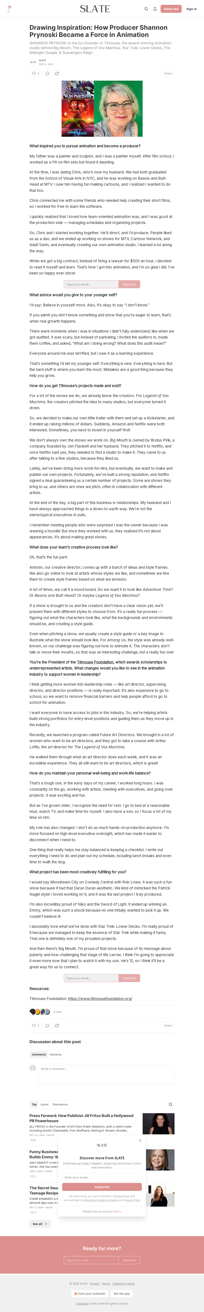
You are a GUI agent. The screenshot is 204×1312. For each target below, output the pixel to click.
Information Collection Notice (100, 1200)
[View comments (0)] (47, 73)
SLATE (42, 60)
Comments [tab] (39, 1054)
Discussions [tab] (60, 1104)
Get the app (122, 1293)
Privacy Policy (132, 1200)
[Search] (146, 9)
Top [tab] (34, 1104)
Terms (106, 1283)
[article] (102, 1128)
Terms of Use (121, 1196)
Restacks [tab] (56, 1054)
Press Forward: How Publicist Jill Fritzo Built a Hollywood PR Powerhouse (81, 1118)
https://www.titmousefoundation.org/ (100, 998)
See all (37, 1224)
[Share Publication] (155, 9)
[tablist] (46, 1055)
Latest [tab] (44, 1104)
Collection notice (123, 1283)
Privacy (94, 1283)
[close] (140, 1140)
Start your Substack (91, 1293)
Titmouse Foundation (95, 662)
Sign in (191, 9)
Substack (82, 1303)
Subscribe (171, 9)
